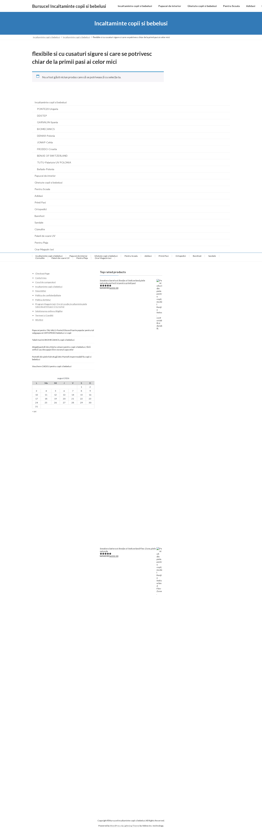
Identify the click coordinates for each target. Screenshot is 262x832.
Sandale (39, 222)
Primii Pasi (40, 202)
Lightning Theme (131, 825)
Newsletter (40, 291)
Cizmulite (40, 229)
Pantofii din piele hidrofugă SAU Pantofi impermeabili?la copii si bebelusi (61, 358)
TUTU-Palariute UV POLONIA (54, 162)
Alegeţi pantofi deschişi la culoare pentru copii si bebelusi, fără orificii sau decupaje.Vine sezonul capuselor (61, 348)
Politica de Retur (43, 299)
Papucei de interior (45, 175)
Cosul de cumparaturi (45, 282)
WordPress (115, 825)
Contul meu (41, 278)
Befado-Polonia (45, 169)
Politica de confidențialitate (48, 295)
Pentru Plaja (41, 242)
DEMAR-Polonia (46, 135)
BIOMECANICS (46, 128)
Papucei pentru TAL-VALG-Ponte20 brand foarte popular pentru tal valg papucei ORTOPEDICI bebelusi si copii (63, 331)
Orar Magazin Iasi (44, 249)
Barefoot (40, 215)
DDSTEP (42, 115)
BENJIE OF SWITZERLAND (52, 155)
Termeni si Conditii (44, 315)
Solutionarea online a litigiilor (49, 311)
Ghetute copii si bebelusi (48, 182)
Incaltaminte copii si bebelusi (51, 102)
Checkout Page (42, 273)
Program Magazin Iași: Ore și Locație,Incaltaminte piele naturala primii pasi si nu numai (61, 305)
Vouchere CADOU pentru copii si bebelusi (51, 366)
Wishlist (39, 320)
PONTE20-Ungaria (47, 108)
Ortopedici (41, 209)
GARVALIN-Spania (47, 122)
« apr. (34, 411)
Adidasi (39, 195)
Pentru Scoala (42, 189)
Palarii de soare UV (45, 235)
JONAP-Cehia (45, 142)
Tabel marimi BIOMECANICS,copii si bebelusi (53, 339)
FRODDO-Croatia (47, 149)
